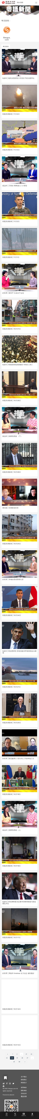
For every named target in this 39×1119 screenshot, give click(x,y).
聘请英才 (24, 1083)
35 (14, 1061)
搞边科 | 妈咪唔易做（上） (12, 830)
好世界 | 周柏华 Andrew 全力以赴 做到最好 (18, 973)
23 (7, 1058)
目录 (15, 1115)
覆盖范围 (24, 1096)
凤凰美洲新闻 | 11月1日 (10, 257)
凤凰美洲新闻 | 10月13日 (11, 1045)
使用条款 (24, 1087)
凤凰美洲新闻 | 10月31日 (11, 329)
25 (17, 1058)
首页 (7, 1115)
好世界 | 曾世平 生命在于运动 (13, 293)
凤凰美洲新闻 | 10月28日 (11, 400)
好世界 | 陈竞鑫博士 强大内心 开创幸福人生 (18, 758)
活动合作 (24, 1093)
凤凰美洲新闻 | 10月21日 (11, 687)
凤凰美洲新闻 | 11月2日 (11, 221)
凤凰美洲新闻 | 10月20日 (11, 723)
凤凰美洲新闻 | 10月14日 (11, 1009)
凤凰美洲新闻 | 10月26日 (11, 472)
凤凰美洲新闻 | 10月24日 (11, 615)
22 (31, 1054)
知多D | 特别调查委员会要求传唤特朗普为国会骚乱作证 (19, 902)
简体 (18, 2)
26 (22, 1058)
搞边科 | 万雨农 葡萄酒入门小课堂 (14, 186)
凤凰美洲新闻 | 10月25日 (11, 544)
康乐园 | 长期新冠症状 (10, 508)
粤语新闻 (6, 46)
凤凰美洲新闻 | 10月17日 (11, 937)
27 (27, 1058)
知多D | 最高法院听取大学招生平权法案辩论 (18, 78)
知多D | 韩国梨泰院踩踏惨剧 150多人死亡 (17, 365)
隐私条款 (24, 1090)
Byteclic (12, 1094)
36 (19, 1061)
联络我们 (24, 1080)
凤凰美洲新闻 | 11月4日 (11, 114)
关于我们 (24, 1077)
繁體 (21, 2)
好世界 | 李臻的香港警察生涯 (12, 579)
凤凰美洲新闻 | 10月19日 (11, 794)
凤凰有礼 (24, 1115)
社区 (32, 1115)
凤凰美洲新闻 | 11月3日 (11, 150)
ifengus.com (6, 38)
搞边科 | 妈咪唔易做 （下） (12, 436)
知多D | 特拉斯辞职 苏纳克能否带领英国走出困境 (19, 652)
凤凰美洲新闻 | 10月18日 (11, 866)
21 (26, 1054)
